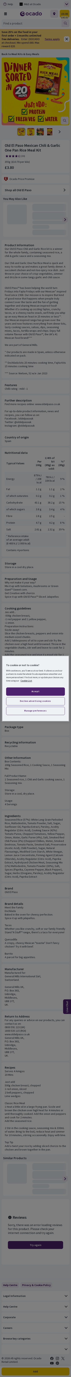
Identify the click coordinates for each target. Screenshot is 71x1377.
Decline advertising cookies (35, 701)
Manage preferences (35, 710)
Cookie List (26, 680)
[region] (35, 688)
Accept (35, 691)
